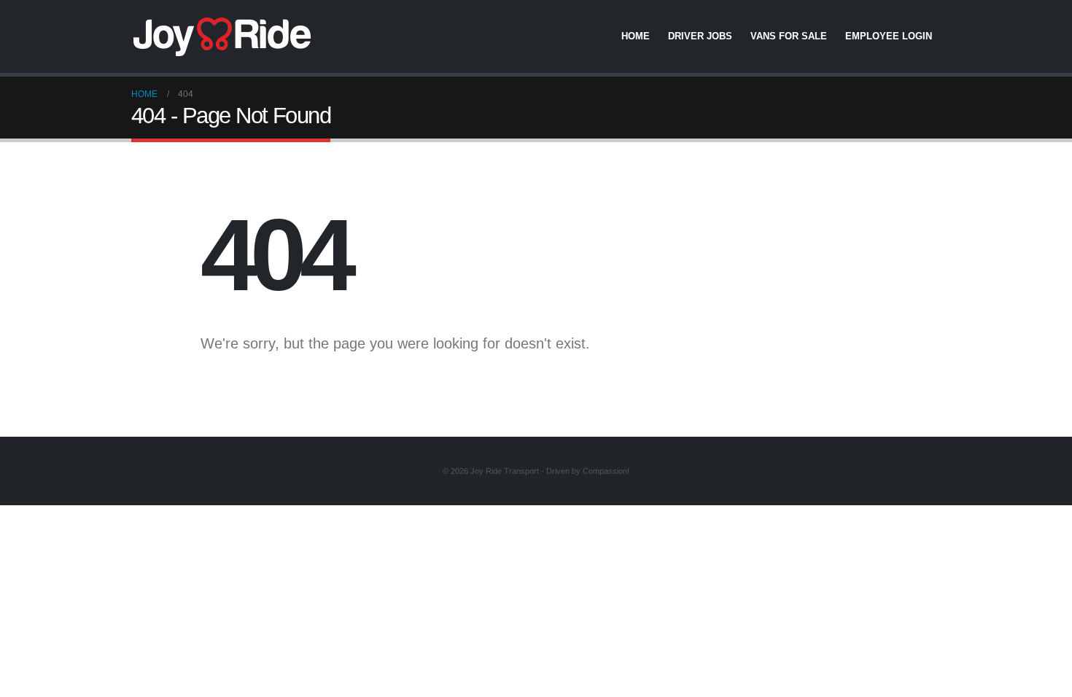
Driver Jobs (700, 36)
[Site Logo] (222, 36)
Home (635, 36)
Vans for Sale (788, 36)
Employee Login (888, 36)
